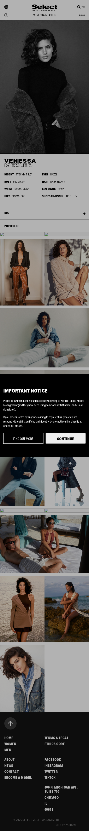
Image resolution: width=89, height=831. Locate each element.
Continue (65, 438)
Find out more (23, 438)
